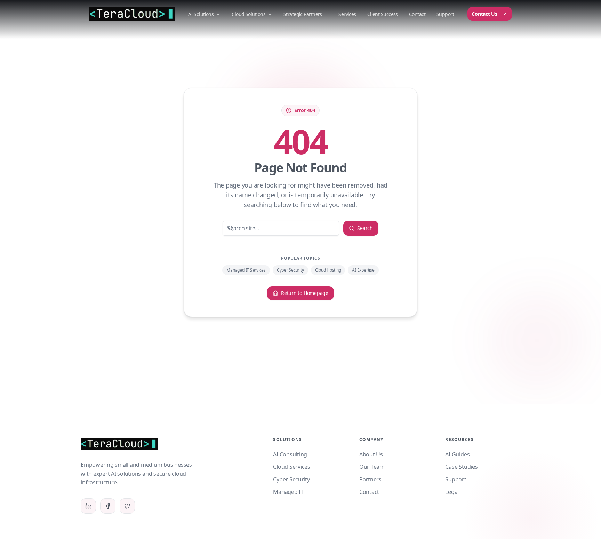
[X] (127, 506)
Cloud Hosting (328, 270)
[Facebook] (107, 506)
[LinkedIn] (88, 506)
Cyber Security (290, 270)
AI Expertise (363, 270)
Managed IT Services (245, 270)
